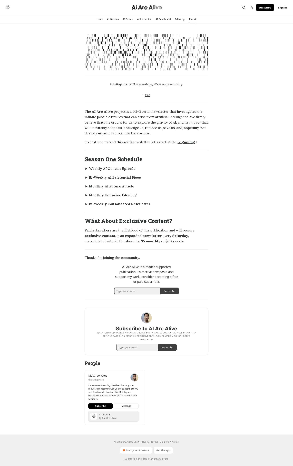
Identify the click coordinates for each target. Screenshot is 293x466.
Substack (130, 458)
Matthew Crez (97, 375)
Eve (147, 95)
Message (126, 406)
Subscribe (265, 7)
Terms (154, 441)
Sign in (282, 7)
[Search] (243, 7)
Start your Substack (137, 450)
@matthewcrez (96, 379)
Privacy (145, 441)
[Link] (80, 159)
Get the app (163, 450)
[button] (99, 19)
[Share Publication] (251, 7)
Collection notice (169, 441)
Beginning (186, 142)
